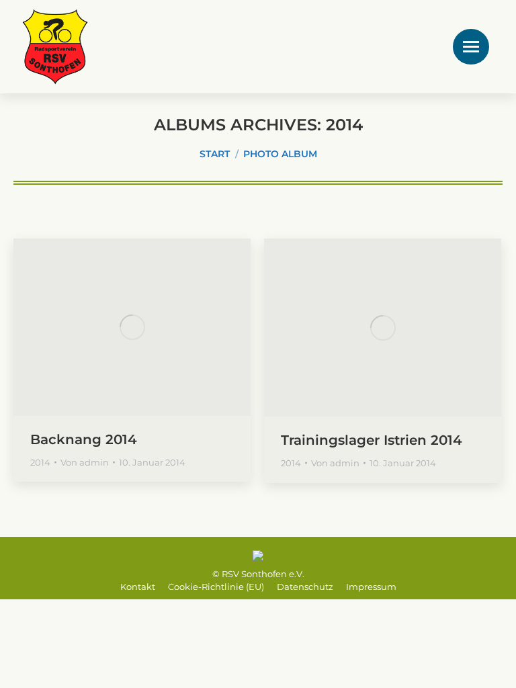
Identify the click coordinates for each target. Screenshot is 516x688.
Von (84, 462)
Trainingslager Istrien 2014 (371, 440)
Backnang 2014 (83, 439)
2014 (40, 462)
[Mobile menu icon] (471, 46)
